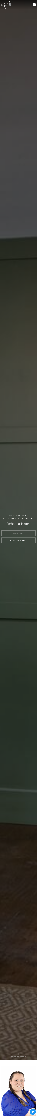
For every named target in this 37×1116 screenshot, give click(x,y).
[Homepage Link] (6, 5)
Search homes (18, 533)
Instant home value (18, 540)
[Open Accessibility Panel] (32, 1111)
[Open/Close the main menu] (34, 4)
